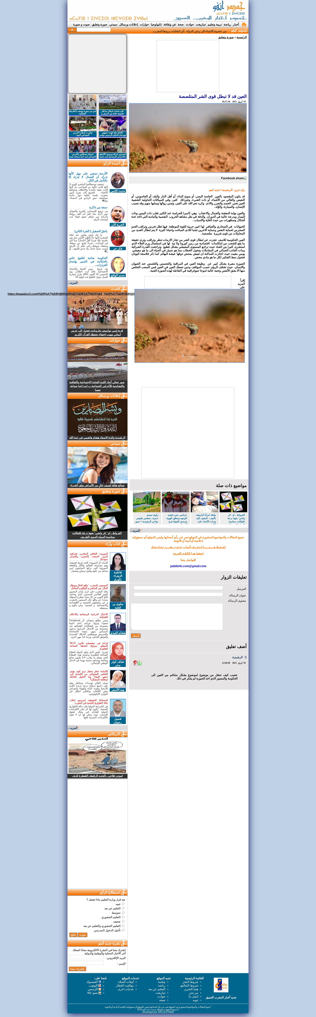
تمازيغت (201, 24)
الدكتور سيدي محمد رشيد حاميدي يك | (204, 31)
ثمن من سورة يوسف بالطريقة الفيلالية (82, 112)
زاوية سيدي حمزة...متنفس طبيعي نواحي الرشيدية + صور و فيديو (146, 519)
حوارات (144, 24)
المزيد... (135, 530)
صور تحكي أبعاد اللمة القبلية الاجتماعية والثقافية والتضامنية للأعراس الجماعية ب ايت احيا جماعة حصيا (97, 386)
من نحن (193, 992)
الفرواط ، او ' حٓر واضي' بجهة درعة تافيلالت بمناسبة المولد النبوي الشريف (234, 519)
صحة (181, 24)
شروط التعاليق (189, 985)
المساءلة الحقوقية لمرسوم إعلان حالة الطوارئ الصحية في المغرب (89, 701)
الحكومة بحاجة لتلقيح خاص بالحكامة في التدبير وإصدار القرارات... (88, 261)
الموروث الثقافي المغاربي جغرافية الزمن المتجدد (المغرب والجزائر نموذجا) (89, 556)
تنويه (195, 1000)
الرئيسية (242, 37)
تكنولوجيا (156, 24)
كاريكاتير (114, 734)
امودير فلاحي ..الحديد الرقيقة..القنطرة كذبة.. (97, 775)
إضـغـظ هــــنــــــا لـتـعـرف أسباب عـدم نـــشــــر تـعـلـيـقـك (188, 547)
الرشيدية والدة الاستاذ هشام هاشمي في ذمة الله (97, 437)
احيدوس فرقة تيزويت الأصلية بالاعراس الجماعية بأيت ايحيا (112, 155)
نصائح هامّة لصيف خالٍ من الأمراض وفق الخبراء (97, 485)
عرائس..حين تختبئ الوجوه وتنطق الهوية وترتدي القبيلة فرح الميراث (176, 519)
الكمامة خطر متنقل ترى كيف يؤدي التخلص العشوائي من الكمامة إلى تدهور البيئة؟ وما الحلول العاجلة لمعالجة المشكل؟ (89, 675)
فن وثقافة (170, 24)
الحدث (115, 289)
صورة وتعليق (99, 24)
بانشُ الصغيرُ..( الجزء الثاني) (90, 231)
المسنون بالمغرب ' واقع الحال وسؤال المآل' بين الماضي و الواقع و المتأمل (89, 586)
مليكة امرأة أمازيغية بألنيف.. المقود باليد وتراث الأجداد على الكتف (206, 519)
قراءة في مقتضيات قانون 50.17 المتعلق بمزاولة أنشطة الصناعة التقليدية (89, 646)
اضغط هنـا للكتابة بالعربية (188, 553)
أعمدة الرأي (111, 163)
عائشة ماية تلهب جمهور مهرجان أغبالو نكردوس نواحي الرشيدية (112, 135)
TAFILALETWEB (166, 1012)
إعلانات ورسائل (128, 24)
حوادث (190, 24)
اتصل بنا (193, 996)
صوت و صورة (81, 24)
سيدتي (113, 24)
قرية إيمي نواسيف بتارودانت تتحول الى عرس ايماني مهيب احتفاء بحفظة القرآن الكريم (97, 332)
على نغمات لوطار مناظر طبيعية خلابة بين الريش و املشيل (112, 113)
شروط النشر (190, 981)
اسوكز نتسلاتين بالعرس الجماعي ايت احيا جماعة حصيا (82, 155)
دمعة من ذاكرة (98, 207)
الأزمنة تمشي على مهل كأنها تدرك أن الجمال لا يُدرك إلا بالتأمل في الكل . (88, 177)
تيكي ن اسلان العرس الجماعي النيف (82, 133)
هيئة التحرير (191, 989)
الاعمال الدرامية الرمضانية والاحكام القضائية (89, 615)
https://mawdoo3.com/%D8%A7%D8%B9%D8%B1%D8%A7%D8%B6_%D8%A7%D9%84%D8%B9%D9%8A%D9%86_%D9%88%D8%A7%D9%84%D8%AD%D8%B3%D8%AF (126, 294)
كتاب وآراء (112, 544)
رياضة (227, 24)
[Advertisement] (135, 10)
